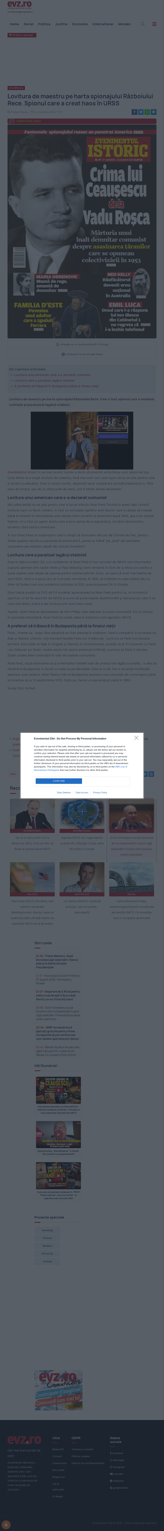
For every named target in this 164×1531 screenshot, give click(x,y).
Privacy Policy (100, 792)
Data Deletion (64, 792)
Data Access (82, 792)
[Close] (137, 739)
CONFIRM (59, 781)
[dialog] (82, 766)
